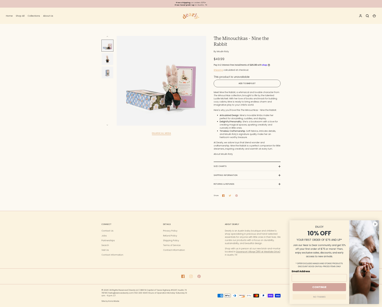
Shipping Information (226, 175)
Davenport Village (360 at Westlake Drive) (258, 251)
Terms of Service (172, 245)
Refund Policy (170, 235)
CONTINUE (319, 287)
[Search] (367, 16)
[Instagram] (191, 276)
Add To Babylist (247, 83)
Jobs (104, 235)
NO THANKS (319, 296)
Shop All (20, 15)
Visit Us (105, 250)
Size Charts (220, 166)
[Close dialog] (375, 224)
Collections (34, 15)
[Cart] (374, 16)
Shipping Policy (171, 240)
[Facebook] (183, 276)
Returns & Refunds (224, 184)
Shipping (218, 69)
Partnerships (108, 240)
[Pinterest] (199, 276)
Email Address (301, 271)
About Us (48, 15)
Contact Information (112, 254)
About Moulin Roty (223, 154)
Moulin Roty (223, 51)
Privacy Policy (170, 230)
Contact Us (107, 230)
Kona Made (113, 301)
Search (105, 245)
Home (9, 15)
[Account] (360, 16)
